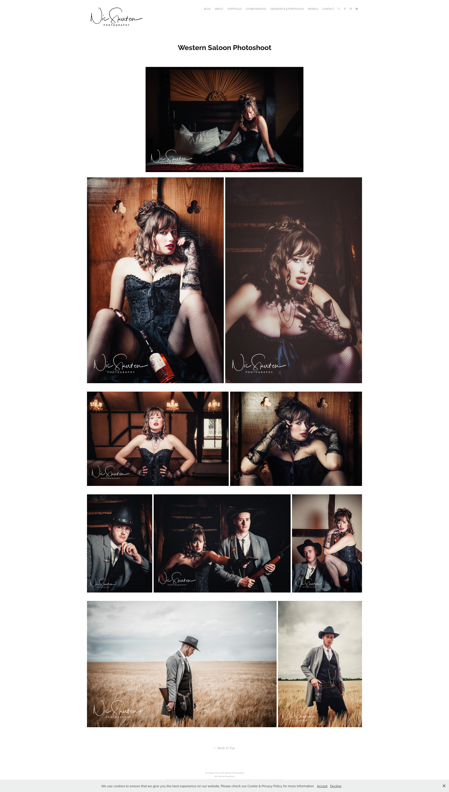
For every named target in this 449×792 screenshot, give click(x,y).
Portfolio (235, 8)
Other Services (256, 8)
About (219, 8)
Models (313, 8)
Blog (207, 8)
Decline (335, 786)
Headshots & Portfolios (287, 8)
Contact (328, 8)
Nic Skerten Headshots (225, 776)
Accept (322, 786)
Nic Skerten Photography (233, 772)
